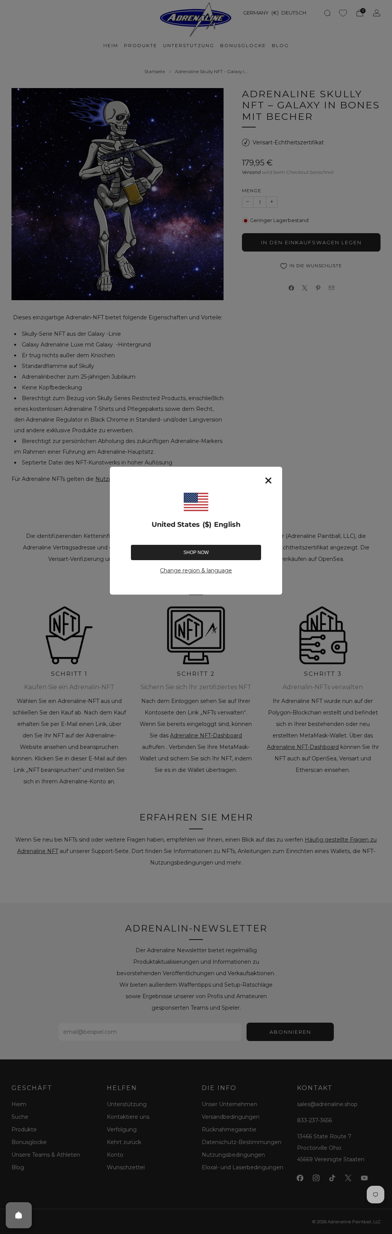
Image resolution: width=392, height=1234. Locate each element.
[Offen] (19, 1215)
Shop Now (196, 552)
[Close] (268, 480)
